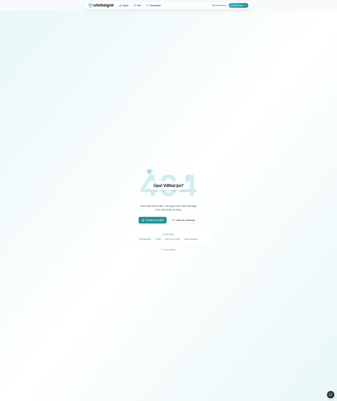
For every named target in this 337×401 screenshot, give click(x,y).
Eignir (126, 5)
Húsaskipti (155, 5)
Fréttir (158, 239)
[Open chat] (330, 394)
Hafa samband (191, 239)
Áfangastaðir (145, 239)
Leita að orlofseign (185, 220)
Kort (139, 5)
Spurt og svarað (172, 239)
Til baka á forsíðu (154, 220)
